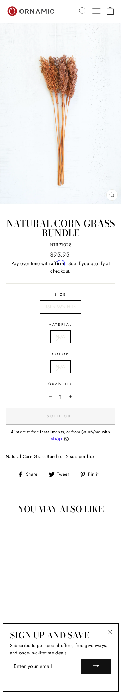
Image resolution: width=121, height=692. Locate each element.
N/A (60, 336)
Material (60, 324)
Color (60, 354)
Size (60, 294)
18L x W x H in (60, 306)
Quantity (60, 383)
